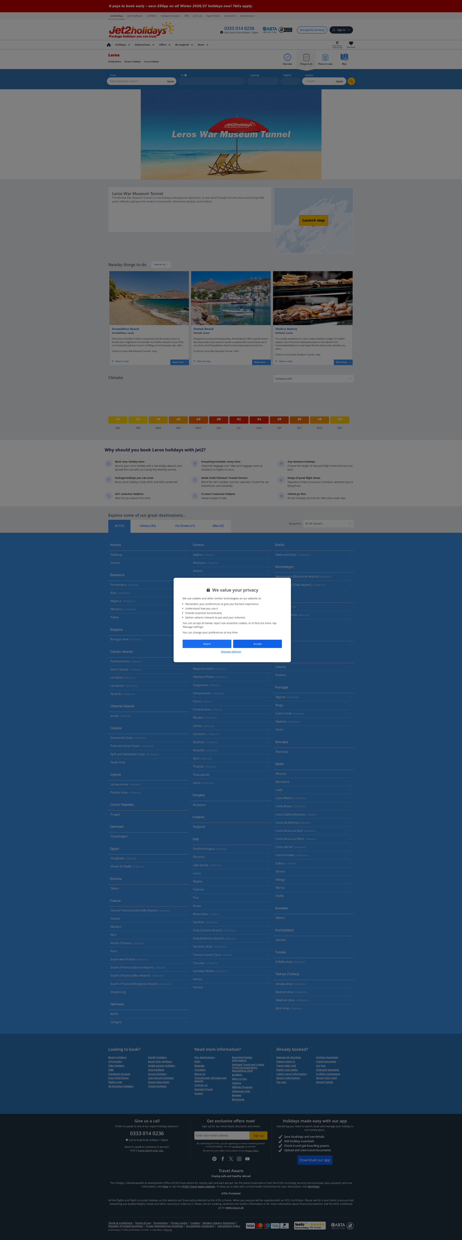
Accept (258, 644)
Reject (207, 644)
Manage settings (231, 651)
